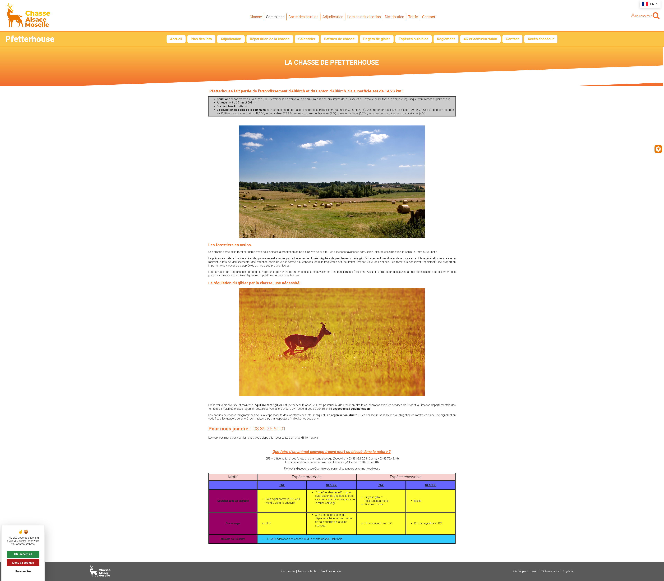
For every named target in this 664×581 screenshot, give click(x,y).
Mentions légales (331, 571)
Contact (428, 17)
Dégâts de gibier (376, 39)
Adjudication (332, 17)
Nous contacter (307, 571)
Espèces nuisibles (413, 39)
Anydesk (568, 571)
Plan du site (288, 571)
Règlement (446, 39)
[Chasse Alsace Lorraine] (28, 26)
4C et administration (480, 39)
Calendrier (306, 39)
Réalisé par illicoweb (525, 571)
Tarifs (413, 17)
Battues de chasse (339, 39)
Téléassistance (550, 571)
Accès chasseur (541, 39)
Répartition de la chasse (270, 39)
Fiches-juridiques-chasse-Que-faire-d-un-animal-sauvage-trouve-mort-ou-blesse (332, 468)
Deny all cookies (23, 562)
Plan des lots (201, 39)
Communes (275, 17)
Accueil (176, 39)
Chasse (256, 17)
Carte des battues (303, 17)
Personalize (23, 571)
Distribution (394, 17)
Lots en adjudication (364, 17)
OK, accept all (23, 554)
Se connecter (643, 16)
